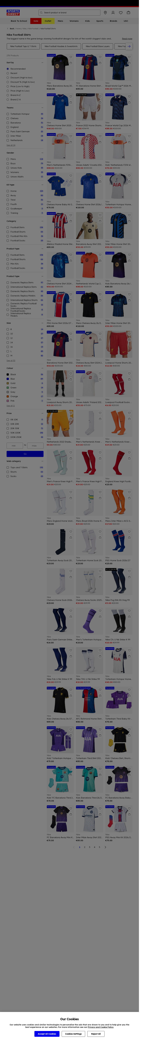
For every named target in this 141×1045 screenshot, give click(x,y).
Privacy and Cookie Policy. (101, 1027)
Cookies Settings (73, 1034)
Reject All (96, 1034)
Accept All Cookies (47, 1034)
